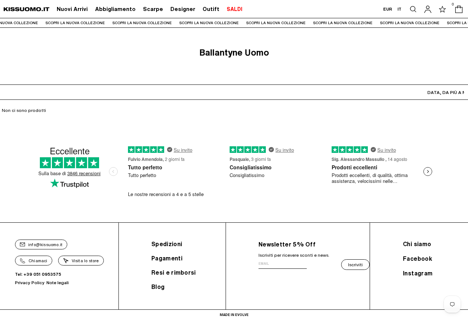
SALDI (234, 9)
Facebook (417, 258)
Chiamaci (38, 261)
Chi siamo (417, 244)
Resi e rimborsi (173, 272)
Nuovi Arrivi (72, 9)
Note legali (57, 282)
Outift (211, 9)
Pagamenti (166, 258)
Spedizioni (166, 244)
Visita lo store (85, 261)
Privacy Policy (30, 282)
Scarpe (153, 9)
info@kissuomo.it (45, 244)
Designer (182, 9)
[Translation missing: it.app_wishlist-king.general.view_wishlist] (442, 9)
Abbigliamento (115, 9)
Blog (158, 287)
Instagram (418, 273)
